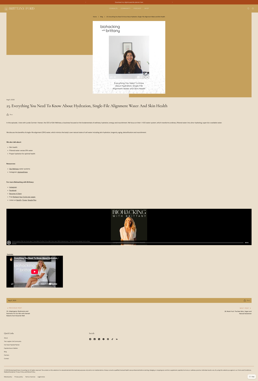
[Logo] (19, 8)
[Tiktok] (112, 339)
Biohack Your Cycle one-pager (24, 197)
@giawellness (22, 172)
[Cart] (253, 8)
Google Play (32, 200)
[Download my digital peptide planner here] (129, 2)
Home (95, 17)
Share (11, 114)
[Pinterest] (108, 339)
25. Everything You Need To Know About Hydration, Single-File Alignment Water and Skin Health (135, 17)
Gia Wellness (14, 169)
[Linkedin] (117, 339)
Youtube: (9, 254)
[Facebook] (94, 339)
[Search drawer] (248, 8)
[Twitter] (99, 339)
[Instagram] (90, 339)
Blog (101, 17)
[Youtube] (103, 339)
